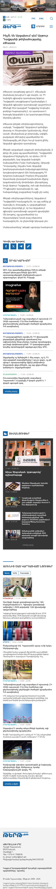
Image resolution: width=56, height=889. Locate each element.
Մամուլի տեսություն (17, 53)
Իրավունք (8, 598)
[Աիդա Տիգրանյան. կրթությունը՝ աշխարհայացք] (28, 453)
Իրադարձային (10, 315)
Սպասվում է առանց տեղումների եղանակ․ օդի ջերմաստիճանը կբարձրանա (26, 729)
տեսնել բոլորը (11, 391)
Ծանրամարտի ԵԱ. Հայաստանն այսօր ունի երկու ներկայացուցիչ (27, 647)
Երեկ (15, 573)
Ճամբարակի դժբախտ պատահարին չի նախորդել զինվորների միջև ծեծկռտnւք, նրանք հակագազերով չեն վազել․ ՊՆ (27, 767)
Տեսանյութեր (19, 433)
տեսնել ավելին (11, 784)
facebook (6, 246)
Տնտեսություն (10, 374)
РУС (34, 18)
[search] (51, 18)
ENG (41, 18)
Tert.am (12, 26)
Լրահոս (40, 26)
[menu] (51, 26)
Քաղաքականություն (13, 266)
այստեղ (20, 870)
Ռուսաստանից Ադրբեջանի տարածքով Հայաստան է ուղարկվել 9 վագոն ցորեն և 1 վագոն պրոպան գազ (24, 380)
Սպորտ (6, 642)
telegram (21, 246)
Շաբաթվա (24, 573)
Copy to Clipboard (28, 246)
